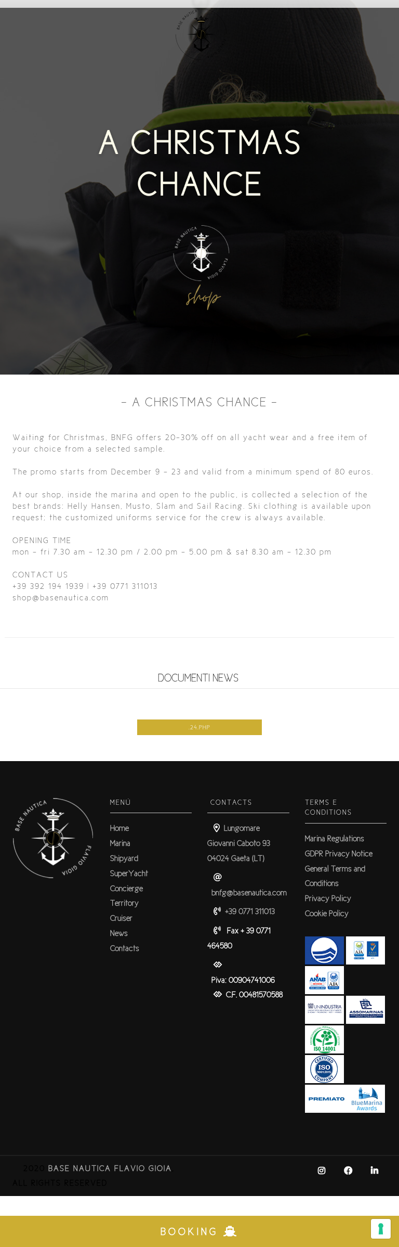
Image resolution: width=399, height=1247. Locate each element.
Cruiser (121, 918)
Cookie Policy (327, 913)
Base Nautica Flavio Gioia (110, 1168)
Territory (124, 902)
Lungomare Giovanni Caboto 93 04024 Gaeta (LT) (238, 843)
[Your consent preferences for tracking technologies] (381, 1229)
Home (119, 828)
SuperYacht (129, 873)
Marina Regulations (334, 838)
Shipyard (124, 858)
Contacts (124, 948)
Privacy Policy (328, 898)
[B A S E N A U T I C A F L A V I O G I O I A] (199, 72)
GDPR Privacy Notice (339, 853)
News (119, 933)
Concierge (126, 888)
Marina (120, 843)
